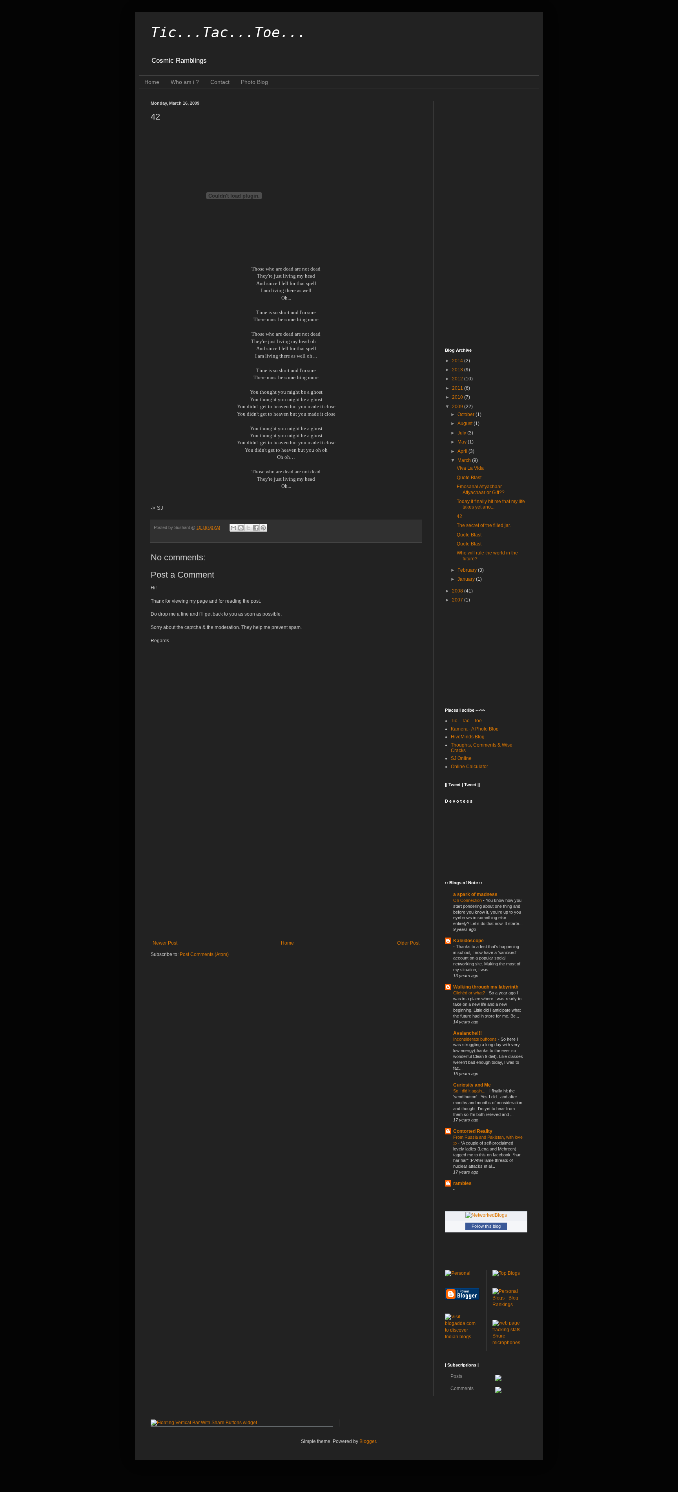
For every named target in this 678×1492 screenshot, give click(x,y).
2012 (458, 379)
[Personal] (457, 1273)
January (466, 579)
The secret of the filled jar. (484, 525)
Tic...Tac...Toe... (228, 32)
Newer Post (165, 943)
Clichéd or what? (469, 992)
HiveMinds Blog (468, 737)
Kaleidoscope (468, 940)
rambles (462, 1183)
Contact (220, 82)
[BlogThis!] (241, 528)
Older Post (408, 943)
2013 (458, 370)
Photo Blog (254, 82)
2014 (458, 360)
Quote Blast (469, 477)
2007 (458, 600)
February (467, 570)
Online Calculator (469, 766)
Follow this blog (486, 1226)
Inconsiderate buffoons (475, 1039)
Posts (455, 1376)
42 (459, 516)
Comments (461, 1388)
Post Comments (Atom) (204, 954)
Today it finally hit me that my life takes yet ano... (491, 504)
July (462, 433)
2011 (458, 388)
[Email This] (233, 528)
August (465, 423)
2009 (458, 406)
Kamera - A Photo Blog (475, 729)
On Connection (468, 900)
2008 (458, 591)
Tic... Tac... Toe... (468, 720)
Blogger (367, 1441)
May (462, 442)
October (466, 414)
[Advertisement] (286, 875)
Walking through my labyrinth (485, 987)
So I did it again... (470, 1091)
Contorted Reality (472, 1131)
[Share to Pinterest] (263, 528)
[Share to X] (248, 528)
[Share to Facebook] (256, 528)
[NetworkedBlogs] (486, 1215)
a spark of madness (475, 894)
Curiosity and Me (472, 1085)
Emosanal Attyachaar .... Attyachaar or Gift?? (482, 489)
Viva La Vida (470, 468)
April (462, 451)
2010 (458, 397)
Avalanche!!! (467, 1033)
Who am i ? (185, 82)
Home (151, 82)
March (464, 460)
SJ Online (461, 758)
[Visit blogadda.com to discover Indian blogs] (462, 1336)
